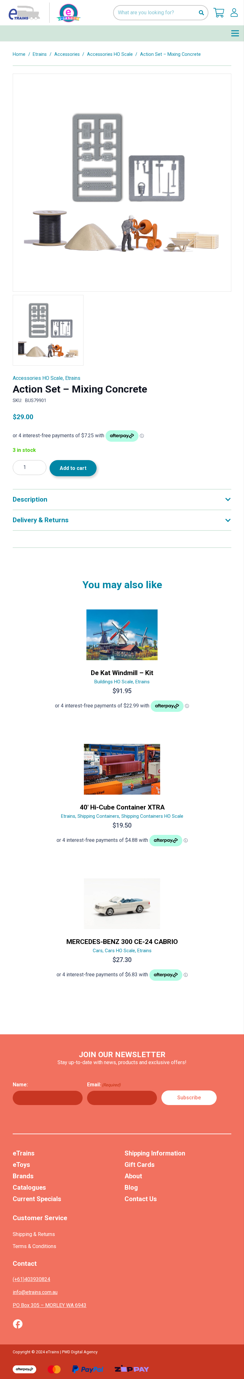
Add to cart (73, 468)
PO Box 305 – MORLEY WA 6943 (49, 1305)
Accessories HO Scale (110, 54)
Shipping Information (155, 1153)
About (133, 1176)
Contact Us (141, 1199)
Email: (104, 1085)
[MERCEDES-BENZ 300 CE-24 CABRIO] (122, 932)
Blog (131, 1187)
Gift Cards (140, 1164)
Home (19, 54)
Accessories (67, 54)
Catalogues (29, 1187)
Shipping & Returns (34, 1234)
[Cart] (218, 12)
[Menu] (235, 33)
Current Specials (37, 1199)
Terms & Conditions (34, 1246)
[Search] (201, 13)
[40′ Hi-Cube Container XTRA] (122, 798)
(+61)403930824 (31, 1279)
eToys (21, 1164)
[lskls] (234, 12)
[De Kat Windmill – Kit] (122, 663)
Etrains (40, 54)
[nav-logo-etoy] (43, 13)
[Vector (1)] (18, 1324)
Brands (23, 1176)
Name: (20, 1085)
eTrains (24, 1153)
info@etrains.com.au (35, 1292)
